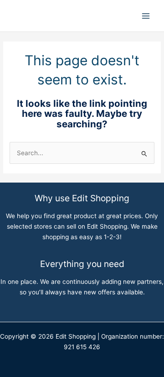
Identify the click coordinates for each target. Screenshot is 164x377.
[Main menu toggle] (146, 16)
